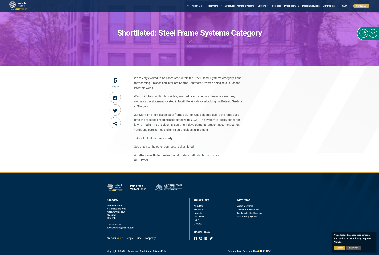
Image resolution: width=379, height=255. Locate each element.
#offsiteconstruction (162, 155)
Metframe (198, 209)
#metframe (141, 155)
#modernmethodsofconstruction (198, 155)
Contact (198, 223)
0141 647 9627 (115, 224)
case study (165, 138)
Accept (340, 248)
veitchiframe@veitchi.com (120, 227)
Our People (199, 216)
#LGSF (194, 120)
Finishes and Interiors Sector (169, 83)
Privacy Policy (160, 251)
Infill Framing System (247, 216)
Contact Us (361, 6)
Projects (198, 213)
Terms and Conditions (139, 251)
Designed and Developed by (242, 251)
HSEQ (196, 220)
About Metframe (245, 206)
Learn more (354, 248)
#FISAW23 (141, 160)
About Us (198, 206)
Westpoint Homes (146, 96)
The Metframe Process (248, 209)
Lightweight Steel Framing (249, 213)
